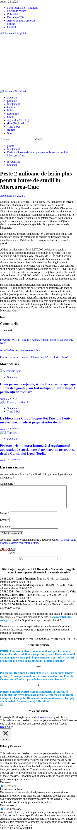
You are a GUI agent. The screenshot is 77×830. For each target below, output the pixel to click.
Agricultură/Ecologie (19, 120)
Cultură (11, 107)
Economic (13, 113)
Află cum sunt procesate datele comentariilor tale (38, 541)
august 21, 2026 (9, 460)
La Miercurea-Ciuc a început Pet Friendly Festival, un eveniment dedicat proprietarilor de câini (37, 420)
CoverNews (45, 717)
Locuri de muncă (16, 10)
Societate (12, 97)
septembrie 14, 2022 (12, 195)
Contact (11, 27)
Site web (5, 526)
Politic (10, 110)
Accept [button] (63, 723)
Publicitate (13, 14)
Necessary (10, 785)
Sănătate (12, 100)
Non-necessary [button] (8, 805)
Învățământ (13, 103)
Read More (6, 726)
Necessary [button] (6, 782)
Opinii (10, 116)
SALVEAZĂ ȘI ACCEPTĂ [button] (16, 828)
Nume (4, 513)
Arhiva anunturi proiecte (21, 20)
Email (4, 519)
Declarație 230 (15, 17)
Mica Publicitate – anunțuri (22, 7)
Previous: (36, 339)
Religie (11, 129)
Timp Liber (13, 126)
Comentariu (7, 483)
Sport (10, 133)
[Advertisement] (38, 62)
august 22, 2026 (9, 398)
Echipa (11, 23)
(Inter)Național (15, 123)
